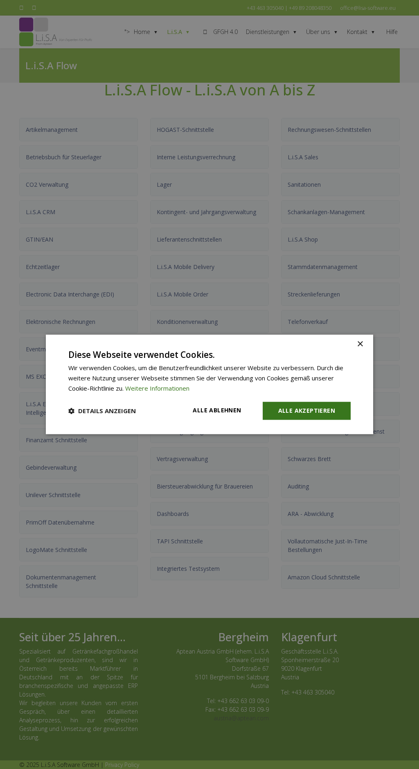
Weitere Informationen (157, 388)
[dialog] (209, 384)
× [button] (360, 344)
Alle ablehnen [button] (217, 410)
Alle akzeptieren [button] (306, 410)
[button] (102, 410)
